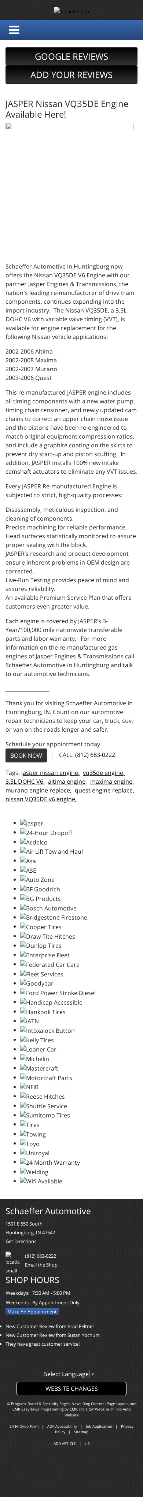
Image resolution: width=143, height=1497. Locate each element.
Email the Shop (41, 1264)
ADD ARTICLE (65, 1443)
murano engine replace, (39, 790)
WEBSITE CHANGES (71, 1389)
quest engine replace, (104, 790)
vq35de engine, (104, 773)
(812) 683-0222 (95, 755)
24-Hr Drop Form (24, 1426)
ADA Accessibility (62, 1426)
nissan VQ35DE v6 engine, (41, 799)
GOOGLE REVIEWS (71, 56)
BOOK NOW (26, 755)
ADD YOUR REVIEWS (71, 75)
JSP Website (99, 1409)
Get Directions (21, 1241)
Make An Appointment (32, 1311)
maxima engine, (112, 781)
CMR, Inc (77, 1409)
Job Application (99, 1426)
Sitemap (81, 1431)
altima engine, (67, 781)
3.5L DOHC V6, (25, 781)
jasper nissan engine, (50, 773)
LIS (87, 1443)
